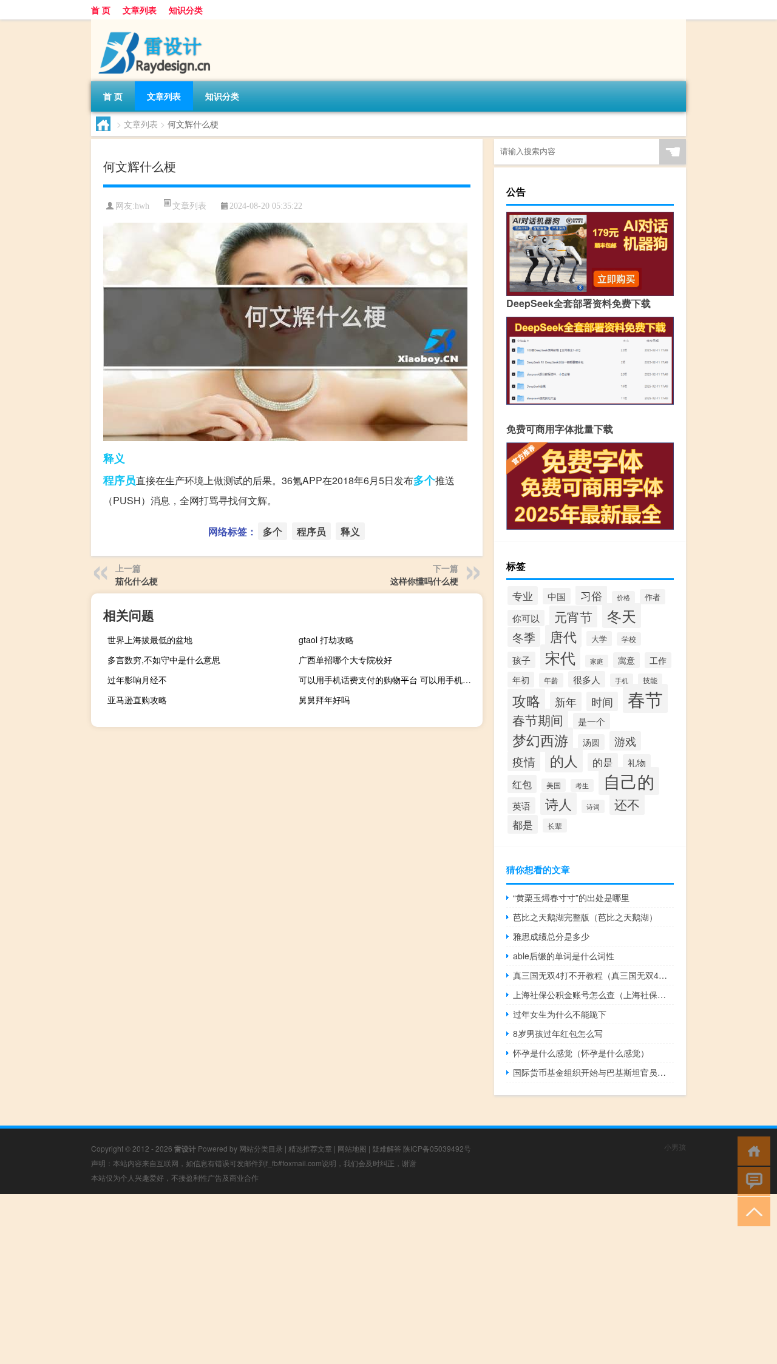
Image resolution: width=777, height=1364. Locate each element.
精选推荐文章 (310, 1148)
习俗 (591, 595)
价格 (623, 597)
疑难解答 (386, 1148)
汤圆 (591, 742)
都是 (522, 824)
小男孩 (675, 1146)
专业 (522, 595)
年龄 (551, 680)
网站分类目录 (261, 1148)
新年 (566, 701)
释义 (114, 458)
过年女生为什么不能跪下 (559, 1014)
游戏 (625, 741)
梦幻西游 (540, 739)
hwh (142, 206)
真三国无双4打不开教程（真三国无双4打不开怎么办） (593, 975)
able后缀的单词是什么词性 (563, 956)
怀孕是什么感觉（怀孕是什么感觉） (581, 1053)
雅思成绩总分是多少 (551, 936)
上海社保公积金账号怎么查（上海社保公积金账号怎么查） (593, 994)
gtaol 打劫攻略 (326, 639)
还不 (627, 804)
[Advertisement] (364, 1279)
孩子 (521, 659)
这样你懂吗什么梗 (424, 581)
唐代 (563, 636)
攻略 (526, 700)
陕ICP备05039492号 (437, 1148)
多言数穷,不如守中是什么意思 (163, 659)
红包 (522, 784)
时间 (602, 701)
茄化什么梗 (136, 581)
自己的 (628, 781)
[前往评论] (751, 1180)
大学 (599, 638)
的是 (602, 762)
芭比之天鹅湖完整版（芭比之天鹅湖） (585, 917)
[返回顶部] (751, 1210)
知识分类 (186, 10)
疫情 (523, 761)
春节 (645, 698)
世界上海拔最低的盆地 (149, 639)
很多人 (586, 679)
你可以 (526, 618)
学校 (629, 639)
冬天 (621, 615)
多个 (424, 480)
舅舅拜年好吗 (324, 700)
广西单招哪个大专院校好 (345, 659)
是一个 (591, 721)
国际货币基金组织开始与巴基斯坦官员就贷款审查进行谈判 (593, 1072)
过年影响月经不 (137, 680)
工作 (658, 660)
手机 (621, 680)
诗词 (593, 806)
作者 (652, 597)
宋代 (560, 657)
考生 (582, 785)
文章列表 (140, 10)
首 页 (100, 10)
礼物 (637, 762)
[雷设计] (155, 24)
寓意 (626, 660)
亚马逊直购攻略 (137, 700)
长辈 (555, 825)
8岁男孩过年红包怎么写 (558, 1033)
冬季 (523, 637)
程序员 (119, 480)
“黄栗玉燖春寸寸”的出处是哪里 (571, 897)
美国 (553, 785)
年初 (520, 680)
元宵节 (573, 616)
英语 (521, 805)
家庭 (596, 661)
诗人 (558, 803)
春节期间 (537, 720)
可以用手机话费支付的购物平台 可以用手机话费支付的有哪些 (389, 680)
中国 (557, 596)
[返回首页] (751, 1150)
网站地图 (352, 1148)
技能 (650, 680)
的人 (564, 760)
